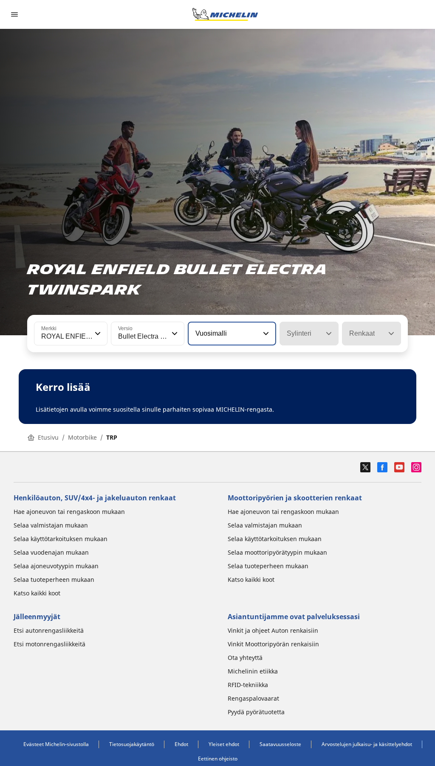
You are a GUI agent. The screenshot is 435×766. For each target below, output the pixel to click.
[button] (96, 333)
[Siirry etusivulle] (225, 14)
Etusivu (48, 437)
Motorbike (82, 437)
